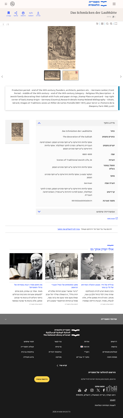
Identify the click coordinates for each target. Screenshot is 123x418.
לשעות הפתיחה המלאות (105, 405)
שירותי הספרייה (109, 319)
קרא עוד (63, 365)
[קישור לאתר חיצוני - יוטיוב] (79, 390)
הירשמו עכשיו (42, 379)
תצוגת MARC (111, 218)
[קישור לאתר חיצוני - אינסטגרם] (91, 390)
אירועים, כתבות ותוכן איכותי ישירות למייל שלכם (98, 379)
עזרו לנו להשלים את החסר (68, 229)
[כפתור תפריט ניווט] (114, 4)
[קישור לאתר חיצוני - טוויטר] (98, 390)
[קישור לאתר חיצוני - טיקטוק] (85, 390)
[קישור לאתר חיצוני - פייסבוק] (104, 390)
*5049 (113, 400)
